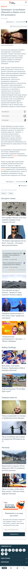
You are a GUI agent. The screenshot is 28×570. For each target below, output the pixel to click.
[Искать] (24, 568)
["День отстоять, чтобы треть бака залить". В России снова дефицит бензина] (14, 480)
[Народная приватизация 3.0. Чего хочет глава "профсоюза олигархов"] (14, 305)
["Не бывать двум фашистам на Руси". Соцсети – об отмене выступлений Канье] (14, 232)
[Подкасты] (2, 553)
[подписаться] (6, 553)
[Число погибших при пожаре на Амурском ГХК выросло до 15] (14, 428)
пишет (15, 155)
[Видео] (17, 568)
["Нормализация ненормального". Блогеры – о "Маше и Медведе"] (14, 328)
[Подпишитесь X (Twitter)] (9, 550)
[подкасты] (11, 568)
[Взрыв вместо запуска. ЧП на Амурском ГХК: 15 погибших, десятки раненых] (14, 457)
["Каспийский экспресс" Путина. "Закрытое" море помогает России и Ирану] (14, 281)
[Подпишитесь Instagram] (20, 550)
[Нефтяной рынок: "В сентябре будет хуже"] (14, 380)
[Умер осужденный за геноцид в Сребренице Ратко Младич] (14, 407)
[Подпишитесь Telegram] (16, 550)
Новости (4, 6)
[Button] (10, 22)
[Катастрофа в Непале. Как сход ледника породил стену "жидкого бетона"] (14, 209)
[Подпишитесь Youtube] (13, 550)
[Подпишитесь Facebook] (6, 550)
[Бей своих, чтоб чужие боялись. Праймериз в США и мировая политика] (14, 357)
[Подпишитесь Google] (2, 550)
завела (3, 169)
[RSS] (24, 550)
